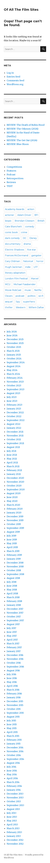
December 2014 (15, 747)
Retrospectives (15, 178)
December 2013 (15, 793)
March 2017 (13, 643)
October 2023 (14, 385)
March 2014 (13, 782)
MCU (7, 284)
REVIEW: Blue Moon (18, 144)
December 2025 (15, 339)
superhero (29, 301)
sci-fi (40, 296)
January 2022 (14, 427)
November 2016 (15, 659)
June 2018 (12, 585)
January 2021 (14, 474)
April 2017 (12, 639)
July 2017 (11, 628)
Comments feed (15, 80)
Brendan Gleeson (24, 220)
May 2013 (12, 820)
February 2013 (14, 832)
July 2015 (11, 720)
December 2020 (15, 478)
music (28, 290)
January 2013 (14, 836)
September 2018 (15, 574)
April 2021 (12, 462)
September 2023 (15, 389)
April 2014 (12, 778)
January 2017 (14, 651)
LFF (36, 267)
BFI (36, 215)
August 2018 (13, 578)
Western (20, 307)
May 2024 (12, 370)
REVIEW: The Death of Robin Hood (25, 125)
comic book (11, 232)
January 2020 (14, 512)
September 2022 (15, 420)
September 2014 (15, 759)
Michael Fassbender (25, 284)
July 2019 (11, 535)
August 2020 (14, 493)
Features (11, 170)
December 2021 (15, 431)
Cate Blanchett (13, 226)
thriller (9, 307)
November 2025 (15, 343)
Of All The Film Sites (21, 10)
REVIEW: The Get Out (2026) (22, 140)
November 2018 (15, 566)
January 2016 (14, 697)
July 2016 (11, 674)
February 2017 (14, 647)
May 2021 (12, 458)
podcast (20, 296)
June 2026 (12, 335)
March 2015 (13, 736)
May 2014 (12, 774)
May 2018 (12, 589)
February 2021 (14, 470)
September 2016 (15, 666)
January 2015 (14, 743)
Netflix (38, 290)
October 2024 (14, 358)
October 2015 (14, 709)
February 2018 (14, 601)
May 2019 (12, 543)
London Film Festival (16, 278)
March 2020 (13, 504)
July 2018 (11, 582)
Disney (33, 238)
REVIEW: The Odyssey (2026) (22, 128)
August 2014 (13, 763)
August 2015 (13, 716)
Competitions (14, 166)
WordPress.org (15, 84)
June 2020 (12, 497)
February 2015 (14, 739)
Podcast (11, 174)
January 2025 (14, 354)
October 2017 (14, 616)
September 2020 (16, 489)
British (41, 220)
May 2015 (12, 728)
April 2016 (12, 685)
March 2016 (13, 689)
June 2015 (12, 724)
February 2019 (14, 555)
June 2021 (12, 454)
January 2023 (14, 408)
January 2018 (14, 605)
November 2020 (15, 481)
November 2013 (15, 797)
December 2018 (15, 562)
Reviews (11, 182)
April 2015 (12, 732)
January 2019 (14, 558)
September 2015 (15, 712)
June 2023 (12, 401)
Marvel (35, 278)
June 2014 (12, 770)
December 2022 (15, 412)
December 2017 (15, 608)
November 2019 (15, 520)
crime (24, 232)
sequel (9, 301)
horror (39, 261)
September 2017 (15, 620)
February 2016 (14, 693)
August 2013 (13, 809)
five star (31, 249)
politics (31, 296)
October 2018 (14, 570)
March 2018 (13, 597)
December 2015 (15, 701)
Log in (10, 72)
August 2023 (13, 393)
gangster (36, 255)
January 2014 (14, 789)
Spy (18, 301)
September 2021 (15, 443)
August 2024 (13, 366)
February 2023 (14, 404)
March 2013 (13, 828)
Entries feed (13, 76)
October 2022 (14, 416)
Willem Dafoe (36, 307)
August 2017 (13, 624)
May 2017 (12, 635)
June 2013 (12, 816)
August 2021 (13, 447)
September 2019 (15, 528)
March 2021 (13, 466)
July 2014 (11, 766)
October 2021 (14, 439)
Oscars (8, 296)
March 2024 (13, 374)
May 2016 (12, 682)
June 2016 (12, 678)
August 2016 (13, 670)
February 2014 (14, 786)
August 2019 (13, 531)
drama (27, 244)
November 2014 (15, 751)
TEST (10, 186)
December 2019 (15, 516)
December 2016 (15, 655)
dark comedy (12, 238)
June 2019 (12, 539)
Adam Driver (24, 215)
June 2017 (12, 632)
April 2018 (12, 593)
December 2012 (15, 840)
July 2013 (11, 813)
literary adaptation (15, 272)
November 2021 (15, 435)
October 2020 (14, 485)
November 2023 (15, 381)
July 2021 (11, 451)
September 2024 (16, 362)
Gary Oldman (12, 261)
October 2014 (14, 755)
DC (24, 238)
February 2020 (15, 508)
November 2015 (15, 705)
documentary (12, 244)
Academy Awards (14, 209)
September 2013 (15, 805)
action (30, 209)
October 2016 (14, 662)
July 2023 (12, 397)
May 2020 (12, 501)
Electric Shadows (14, 249)
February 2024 (14, 377)
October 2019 (14, 524)
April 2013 (12, 824)
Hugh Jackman (13, 267)
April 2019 (12, 547)
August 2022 (13, 424)
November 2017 (15, 612)
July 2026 (12, 331)
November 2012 (15, 843)
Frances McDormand (16, 255)
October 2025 (14, 347)
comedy (29, 226)
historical (28, 261)
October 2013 (14, 801)
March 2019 (13, 551)
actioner (9, 215)
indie (28, 267)
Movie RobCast (13, 290)
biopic (8, 220)
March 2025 (13, 350)
